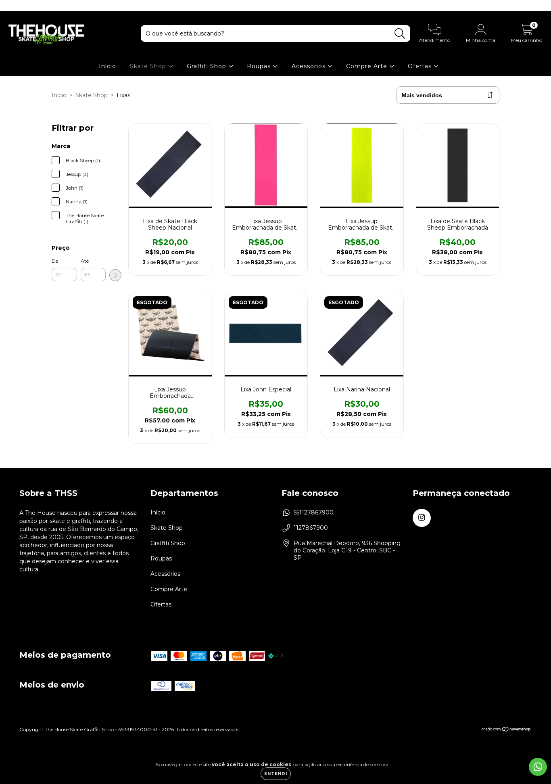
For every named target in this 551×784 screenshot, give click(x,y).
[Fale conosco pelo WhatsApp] (538, 767)
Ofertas (421, 66)
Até (85, 261)
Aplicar (115, 275)
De (55, 261)
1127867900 (311, 527)
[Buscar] (399, 33)
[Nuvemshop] (506, 730)
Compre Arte (367, 66)
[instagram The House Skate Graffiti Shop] (11, 5)
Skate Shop (149, 66)
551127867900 (314, 512)
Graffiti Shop (207, 66)
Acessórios (310, 66)
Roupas (260, 66)
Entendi (275, 773)
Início (107, 66)
